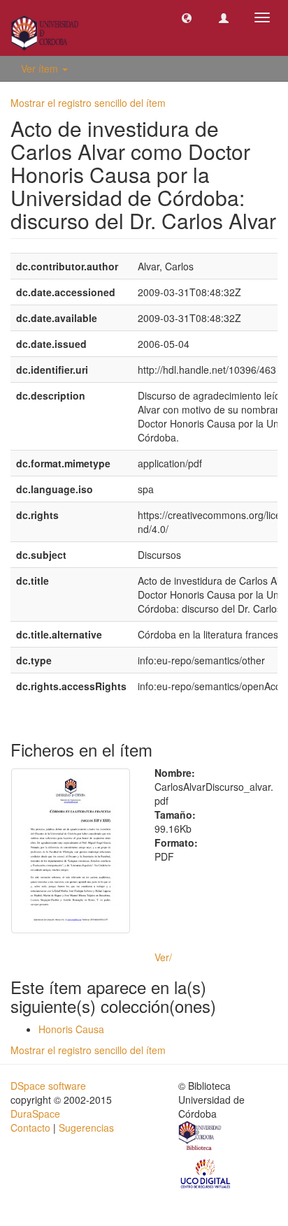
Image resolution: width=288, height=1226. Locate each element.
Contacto (30, 1127)
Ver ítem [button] (41, 68)
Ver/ (163, 957)
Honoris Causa (71, 1029)
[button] (186, 17)
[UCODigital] (206, 1173)
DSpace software (48, 1086)
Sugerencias (86, 1127)
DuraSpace (35, 1114)
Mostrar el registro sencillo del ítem (88, 103)
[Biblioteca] (200, 1137)
